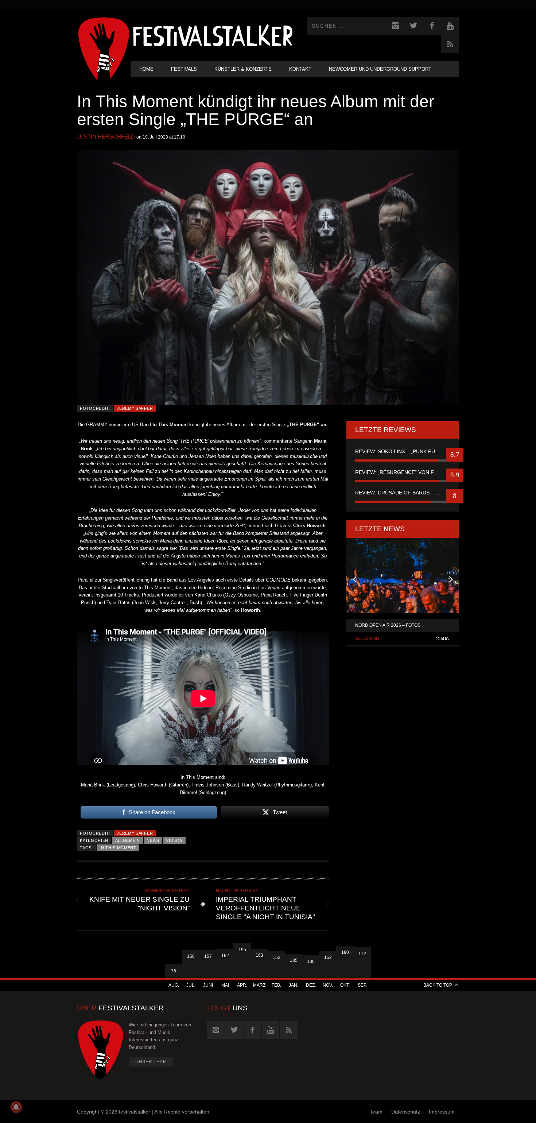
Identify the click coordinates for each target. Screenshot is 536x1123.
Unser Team (151, 1061)
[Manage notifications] (16, 1107)
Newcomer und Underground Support (380, 69)
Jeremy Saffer (135, 408)
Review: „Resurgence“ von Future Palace (402, 472)
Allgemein (127, 840)
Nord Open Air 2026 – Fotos (387, 625)
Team (376, 1112)
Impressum (442, 1112)
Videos (174, 840)
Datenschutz (405, 1112)
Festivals (184, 69)
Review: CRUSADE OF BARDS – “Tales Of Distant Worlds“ (402, 493)
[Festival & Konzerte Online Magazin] (213, 35)
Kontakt (300, 69)
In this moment (118, 848)
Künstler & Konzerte (243, 69)
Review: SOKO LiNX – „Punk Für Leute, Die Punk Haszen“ (402, 451)
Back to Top (437, 985)
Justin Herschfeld (106, 136)
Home (146, 69)
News (153, 840)
